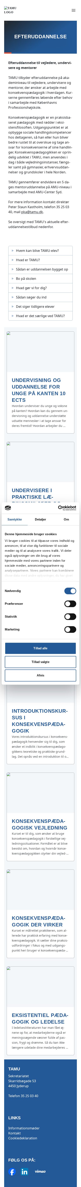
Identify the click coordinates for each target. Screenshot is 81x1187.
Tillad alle (40, 648)
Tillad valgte (40, 662)
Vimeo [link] (40, 1171)
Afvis (40, 675)
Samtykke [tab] (14, 519)
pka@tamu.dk (32, 212)
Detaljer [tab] (40, 519)
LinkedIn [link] (26, 1171)
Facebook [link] (13, 1171)
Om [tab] (66, 519)
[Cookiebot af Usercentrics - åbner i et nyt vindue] (58, 508)
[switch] (70, 603)
